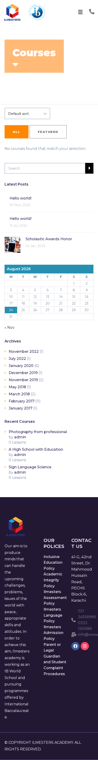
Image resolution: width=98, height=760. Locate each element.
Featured (48, 132)
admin (20, 437)
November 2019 (23, 380)
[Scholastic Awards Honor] (13, 244)
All (16, 132)
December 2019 (23, 373)
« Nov (10, 327)
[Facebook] (75, 646)
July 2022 (17, 358)
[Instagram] (85, 646)
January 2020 (21, 366)
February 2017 (21, 401)
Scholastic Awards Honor (49, 239)
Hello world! (20, 198)
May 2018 (17, 387)
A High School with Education (36, 449)
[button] (80, 12)
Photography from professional (38, 432)
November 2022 (24, 351)
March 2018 (19, 394)
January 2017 (20, 408)
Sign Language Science (30, 467)
